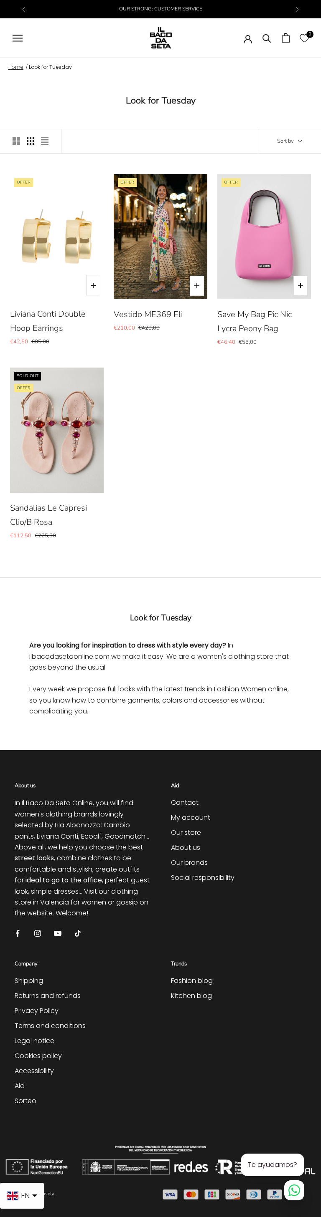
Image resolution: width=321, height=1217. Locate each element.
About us (185, 847)
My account (190, 817)
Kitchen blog (191, 995)
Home (15, 67)
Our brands (189, 862)
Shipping (29, 980)
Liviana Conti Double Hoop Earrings (48, 321)
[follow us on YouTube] (58, 933)
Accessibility (34, 1071)
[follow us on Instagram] (37, 933)
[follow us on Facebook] (17, 933)
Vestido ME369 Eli (148, 314)
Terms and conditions (50, 1026)
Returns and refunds (48, 995)
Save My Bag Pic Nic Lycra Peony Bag (254, 321)
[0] (304, 38)
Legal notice (34, 1041)
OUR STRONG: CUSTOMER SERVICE (160, 8)
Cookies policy (38, 1056)
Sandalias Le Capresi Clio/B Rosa (48, 515)
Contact (185, 802)
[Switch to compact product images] (44, 141)
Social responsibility (202, 877)
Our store (186, 832)
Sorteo (25, 1101)
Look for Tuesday (50, 67)
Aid (20, 1086)
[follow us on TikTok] (78, 933)
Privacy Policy (37, 1010)
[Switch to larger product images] (16, 141)
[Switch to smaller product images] (30, 141)
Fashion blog (192, 980)
